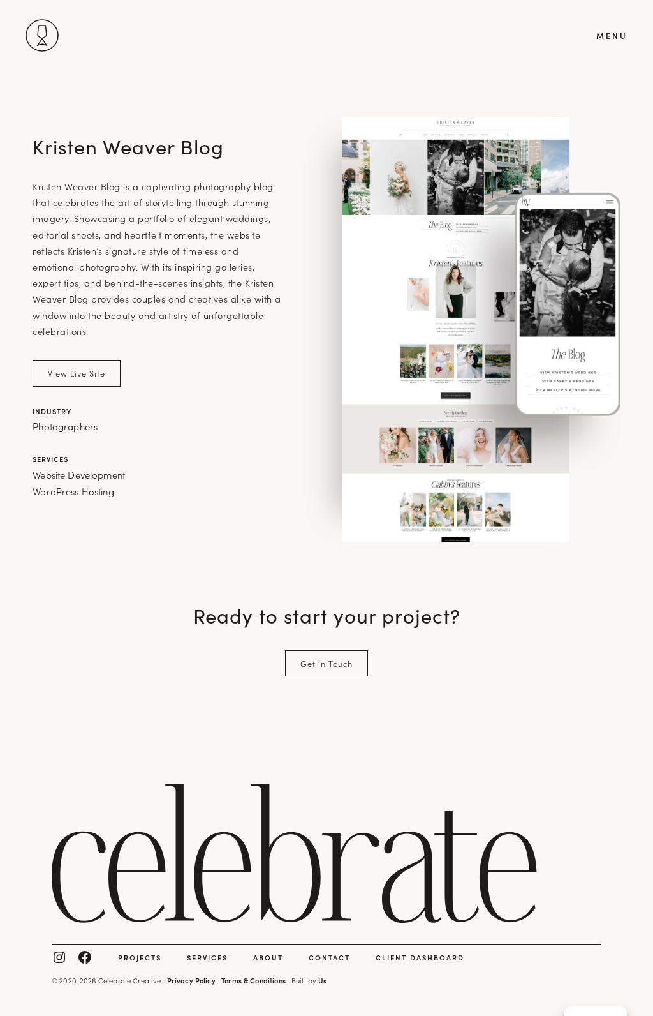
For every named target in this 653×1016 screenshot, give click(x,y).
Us (322, 980)
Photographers (65, 426)
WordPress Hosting (73, 491)
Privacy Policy (191, 980)
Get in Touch (326, 663)
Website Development (79, 474)
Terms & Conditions (253, 980)
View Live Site (76, 372)
